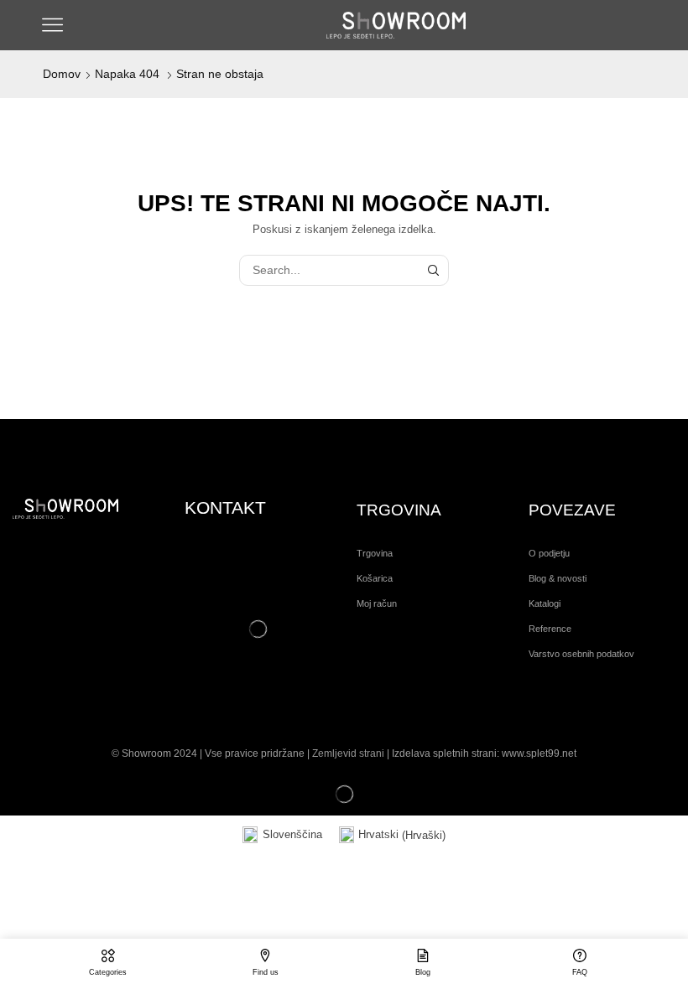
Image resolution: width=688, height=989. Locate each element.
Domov (62, 73)
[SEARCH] (433, 270)
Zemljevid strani (348, 753)
